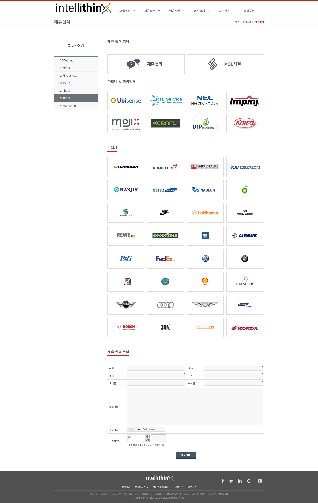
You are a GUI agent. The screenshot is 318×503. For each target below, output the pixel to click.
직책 (190, 375)
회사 (190, 368)
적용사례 (174, 10)
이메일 (191, 383)
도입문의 (249, 10)
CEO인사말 (66, 60)
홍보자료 (65, 83)
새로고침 (147, 440)
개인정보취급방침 (161, 486)
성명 (111, 368)
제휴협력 (65, 98)
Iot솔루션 (124, 10)
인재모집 (65, 90)
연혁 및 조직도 (68, 75)
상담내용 (113, 406)
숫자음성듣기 (147, 437)
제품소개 (149, 10)
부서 (111, 375)
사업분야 (65, 68)
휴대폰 (112, 383)
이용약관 (179, 486)
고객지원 (224, 10)
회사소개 (199, 10)
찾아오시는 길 (68, 105)
